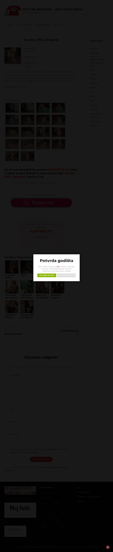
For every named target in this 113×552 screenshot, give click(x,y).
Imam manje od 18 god (67, 275)
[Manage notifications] (108, 547)
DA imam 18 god (47, 275)
